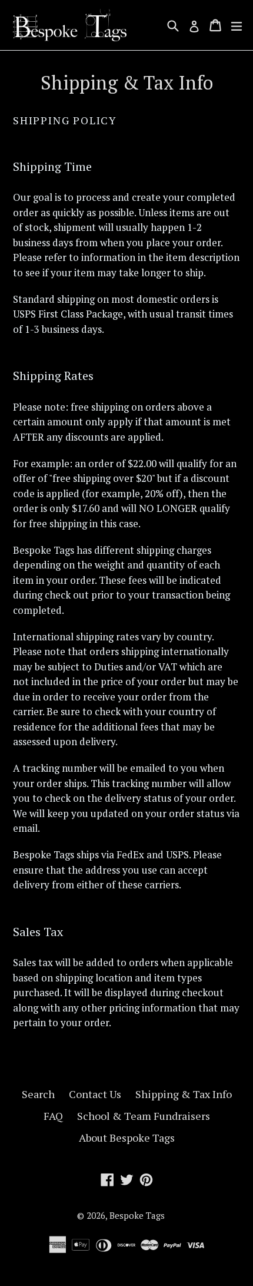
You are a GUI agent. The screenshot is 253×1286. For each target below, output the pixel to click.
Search (38, 1094)
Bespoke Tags (137, 1215)
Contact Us (95, 1094)
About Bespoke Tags (127, 1137)
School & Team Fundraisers (143, 1116)
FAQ (53, 1116)
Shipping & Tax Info (183, 1094)
